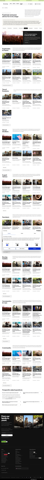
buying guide (11, 397)
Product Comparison (4, 459)
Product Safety (17, 452)
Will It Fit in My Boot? (32, 456)
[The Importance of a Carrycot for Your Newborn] (27, 137)
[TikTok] (42, 477)
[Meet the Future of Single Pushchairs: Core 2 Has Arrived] (6, 72)
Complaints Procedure (18, 461)
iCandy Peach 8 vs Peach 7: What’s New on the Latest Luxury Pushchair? (27, 61)
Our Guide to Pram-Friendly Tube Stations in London (6, 203)
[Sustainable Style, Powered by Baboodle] (16, 369)
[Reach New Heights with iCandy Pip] (6, 113)
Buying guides (31, 28)
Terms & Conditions (13, 477)
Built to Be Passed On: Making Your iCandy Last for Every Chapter (16, 78)
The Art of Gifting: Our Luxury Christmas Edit (36, 187)
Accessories (36, 28)
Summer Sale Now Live (15, 0)
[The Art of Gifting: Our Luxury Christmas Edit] (37, 182)
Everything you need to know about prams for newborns (27, 188)
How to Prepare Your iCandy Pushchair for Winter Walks (26, 78)
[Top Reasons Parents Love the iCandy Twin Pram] (6, 56)
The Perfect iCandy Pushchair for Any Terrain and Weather (37, 78)
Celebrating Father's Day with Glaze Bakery (27, 359)
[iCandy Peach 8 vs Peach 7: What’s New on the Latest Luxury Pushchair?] (27, 56)
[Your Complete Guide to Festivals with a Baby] (12, 38)
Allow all (34, 248)
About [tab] (35, 233)
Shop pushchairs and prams (7, 85)
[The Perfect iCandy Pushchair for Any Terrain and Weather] (37, 72)
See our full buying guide (6, 296)
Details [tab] (22, 233)
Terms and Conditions (18, 463)
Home (3, 7)
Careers (4, 454)
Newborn (26, 28)
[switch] (17, 245)
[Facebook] (37, 477)
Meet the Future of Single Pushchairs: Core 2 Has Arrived (6, 78)
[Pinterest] (38, 477)
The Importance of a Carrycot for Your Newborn (26, 142)
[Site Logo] (6, 4)
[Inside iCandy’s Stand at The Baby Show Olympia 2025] (37, 369)
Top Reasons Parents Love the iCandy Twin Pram (6, 61)
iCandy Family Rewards (5, 453)
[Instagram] (34, 477)
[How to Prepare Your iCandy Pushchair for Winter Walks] (27, 72)
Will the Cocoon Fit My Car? (33, 453)
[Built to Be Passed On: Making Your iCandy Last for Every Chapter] (16, 72)
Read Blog (27, 42)
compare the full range (8, 398)
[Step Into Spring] (16, 96)
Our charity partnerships (6, 385)
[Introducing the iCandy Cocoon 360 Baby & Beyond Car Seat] (27, 308)
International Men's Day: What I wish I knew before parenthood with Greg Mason (27, 375)
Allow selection (22, 248)
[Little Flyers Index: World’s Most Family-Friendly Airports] (27, 197)
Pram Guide (31, 454)
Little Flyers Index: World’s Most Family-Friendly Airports (27, 203)
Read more (4, 167)
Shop (11, 3)
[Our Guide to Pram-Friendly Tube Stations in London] (6, 197)
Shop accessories (5, 341)
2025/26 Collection (4, 460)
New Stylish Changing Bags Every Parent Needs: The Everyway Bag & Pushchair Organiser (27, 331)
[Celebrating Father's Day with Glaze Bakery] (27, 353)
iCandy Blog (6, 7)
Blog (2, 452)
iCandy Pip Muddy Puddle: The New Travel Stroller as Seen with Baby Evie (27, 103)
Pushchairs (4, 28)
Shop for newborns (5, 252)
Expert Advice (21, 28)
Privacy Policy (17, 477)
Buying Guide (21, 4)
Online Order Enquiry (18, 455)
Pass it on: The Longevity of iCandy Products (37, 203)
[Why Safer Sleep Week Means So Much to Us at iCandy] (37, 56)
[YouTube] (40, 477)
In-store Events (3, 462)
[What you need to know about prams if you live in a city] (37, 96)
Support (17, 3)
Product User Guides (32, 455)
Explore (14, 3)
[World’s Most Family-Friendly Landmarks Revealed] (6, 96)
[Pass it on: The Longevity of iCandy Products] (37, 197)
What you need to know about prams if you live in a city (37, 102)
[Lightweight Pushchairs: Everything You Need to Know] (37, 137)
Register (7, 435)
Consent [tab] (9, 233)
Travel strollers (15, 28)
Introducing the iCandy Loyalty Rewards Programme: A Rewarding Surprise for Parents (37, 315)
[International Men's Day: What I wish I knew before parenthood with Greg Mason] (27, 369)
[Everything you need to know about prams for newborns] (27, 182)
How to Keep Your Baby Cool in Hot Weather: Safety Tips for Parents (16, 61)
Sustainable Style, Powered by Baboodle (16, 374)
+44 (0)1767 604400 (4, 472)
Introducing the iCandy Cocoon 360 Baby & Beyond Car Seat (26, 314)
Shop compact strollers (6, 170)
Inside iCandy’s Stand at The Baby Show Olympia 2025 (37, 374)
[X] (35, 477)
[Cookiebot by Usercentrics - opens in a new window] (37, 230)
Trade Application (3, 461)
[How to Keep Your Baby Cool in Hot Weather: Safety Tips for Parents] (16, 56)
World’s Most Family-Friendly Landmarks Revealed (5, 102)
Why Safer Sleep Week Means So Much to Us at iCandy (37, 61)
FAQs (16, 453)
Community (41, 28)
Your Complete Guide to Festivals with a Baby (30, 34)
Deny (9, 248)
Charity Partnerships (4, 455)
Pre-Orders (16, 456)
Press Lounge (17, 462)
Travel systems (10, 28)
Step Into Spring (15, 101)
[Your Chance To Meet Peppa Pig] (16, 137)
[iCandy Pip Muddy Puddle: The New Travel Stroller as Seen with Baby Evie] (27, 96)
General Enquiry (17, 454)
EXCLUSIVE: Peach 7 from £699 (29, 0)
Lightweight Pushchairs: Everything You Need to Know (37, 142)
